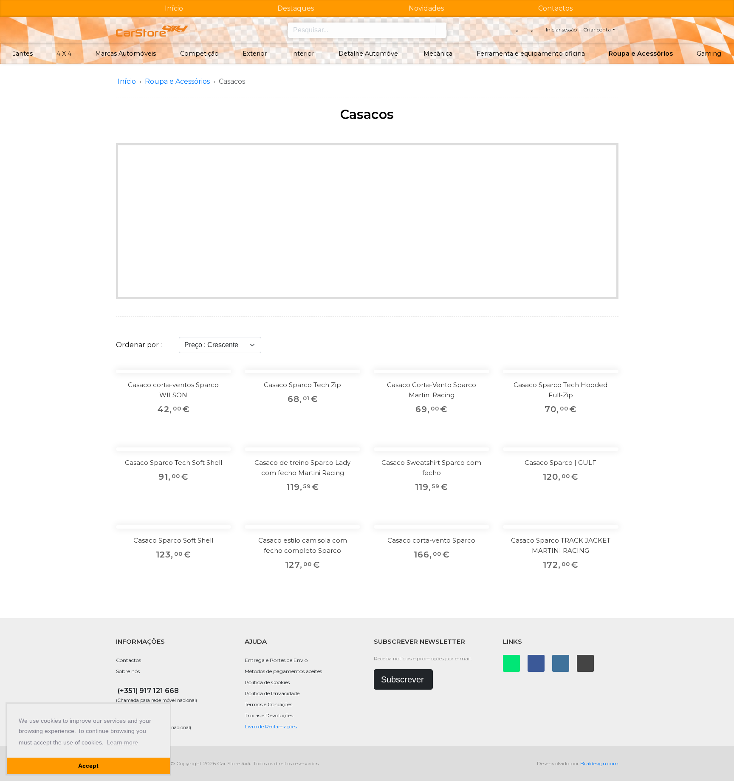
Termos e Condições (268, 704)
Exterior (255, 53)
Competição (199, 53)
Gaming (709, 53)
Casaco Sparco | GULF (560, 462)
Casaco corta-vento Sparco (431, 540)
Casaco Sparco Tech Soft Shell (173, 462)
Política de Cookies (267, 682)
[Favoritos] (219, 381)
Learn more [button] (122, 742)
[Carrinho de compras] (531, 30)
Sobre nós (128, 671)
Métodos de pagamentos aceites (283, 671)
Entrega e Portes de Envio (276, 660)
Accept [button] (88, 765)
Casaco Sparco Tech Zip (302, 385)
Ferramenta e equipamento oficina (531, 53)
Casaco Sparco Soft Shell (173, 540)
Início (174, 8)
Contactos (555, 8)
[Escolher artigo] (219, 400)
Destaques (295, 8)
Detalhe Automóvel (369, 53)
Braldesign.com (599, 763)
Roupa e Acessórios (641, 53)
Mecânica (437, 53)
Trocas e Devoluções (269, 715)
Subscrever (402, 679)
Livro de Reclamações (271, 726)
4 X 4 (63, 53)
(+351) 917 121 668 (148, 691)
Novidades (426, 8)
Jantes (23, 53)
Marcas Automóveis (125, 53)
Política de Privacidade (272, 693)
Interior (302, 53)
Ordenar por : (139, 345)
